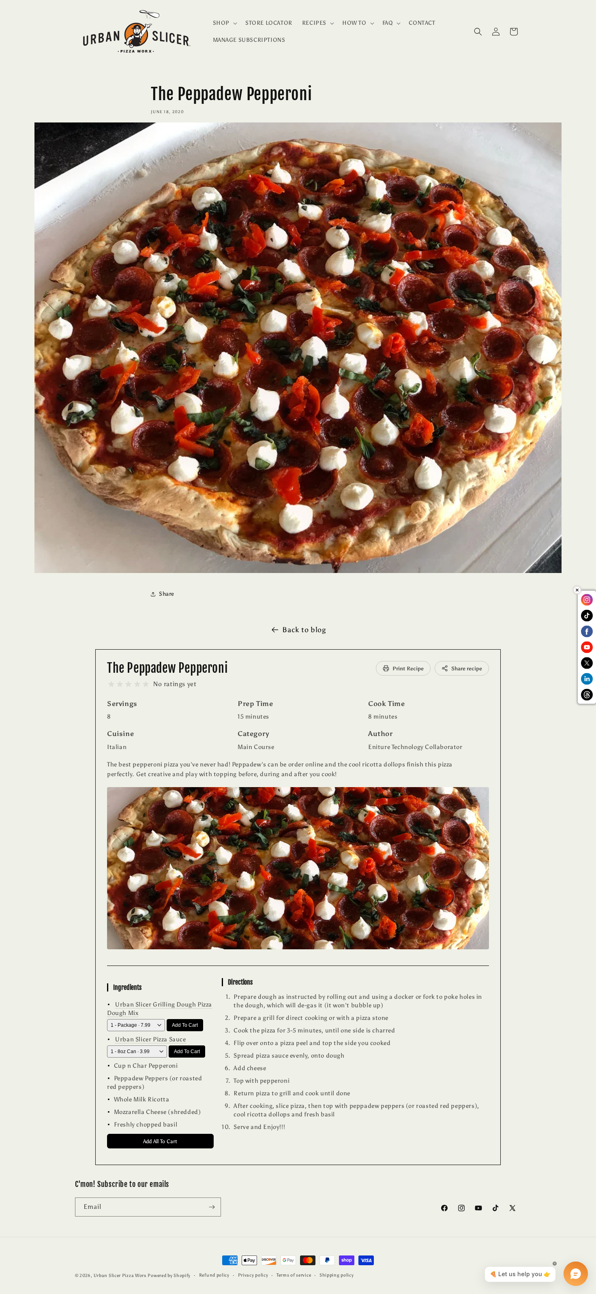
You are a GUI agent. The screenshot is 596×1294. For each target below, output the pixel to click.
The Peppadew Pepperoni (167, 668)
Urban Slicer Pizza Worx (120, 1275)
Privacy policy (253, 1275)
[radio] (111, 684)
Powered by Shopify (169, 1275)
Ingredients (127, 987)
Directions (240, 982)
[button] (224, 23)
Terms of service (294, 1275)
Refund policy (214, 1275)
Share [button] (166, 593)
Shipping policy (336, 1275)
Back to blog (304, 629)
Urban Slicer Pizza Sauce (150, 1039)
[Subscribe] (212, 1207)
